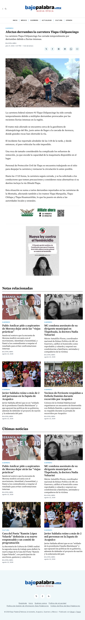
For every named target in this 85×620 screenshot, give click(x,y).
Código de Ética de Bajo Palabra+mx (65, 606)
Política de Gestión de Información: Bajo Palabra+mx (28, 606)
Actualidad (47, 20)
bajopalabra (11, 43)
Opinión (69, 20)
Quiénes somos (41, 603)
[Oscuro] (3, 9)
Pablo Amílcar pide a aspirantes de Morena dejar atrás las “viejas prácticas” (21, 328)
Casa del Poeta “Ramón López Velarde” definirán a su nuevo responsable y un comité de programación (19, 538)
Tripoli (78, 612)
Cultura (58, 20)
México (24, 20)
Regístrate (23, 603)
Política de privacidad (57, 603)
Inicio (15, 20)
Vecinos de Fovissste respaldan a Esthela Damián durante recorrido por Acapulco (63, 396)
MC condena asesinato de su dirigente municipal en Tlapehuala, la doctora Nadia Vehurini (61, 330)
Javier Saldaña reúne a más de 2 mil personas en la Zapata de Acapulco (20, 396)
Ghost (72, 612)
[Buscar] (6, 9)
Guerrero (34, 20)
